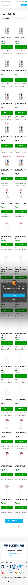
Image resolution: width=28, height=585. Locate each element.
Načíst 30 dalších (13, 520)
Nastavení (14, 299)
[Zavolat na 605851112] (17, 2)
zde (14, 291)
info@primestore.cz (15, 553)
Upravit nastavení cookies (14, 579)
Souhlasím (14, 295)
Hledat (24, 5)
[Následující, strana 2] (14, 526)
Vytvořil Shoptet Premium (15, 581)
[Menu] (26, 2)
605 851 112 (15, 556)
